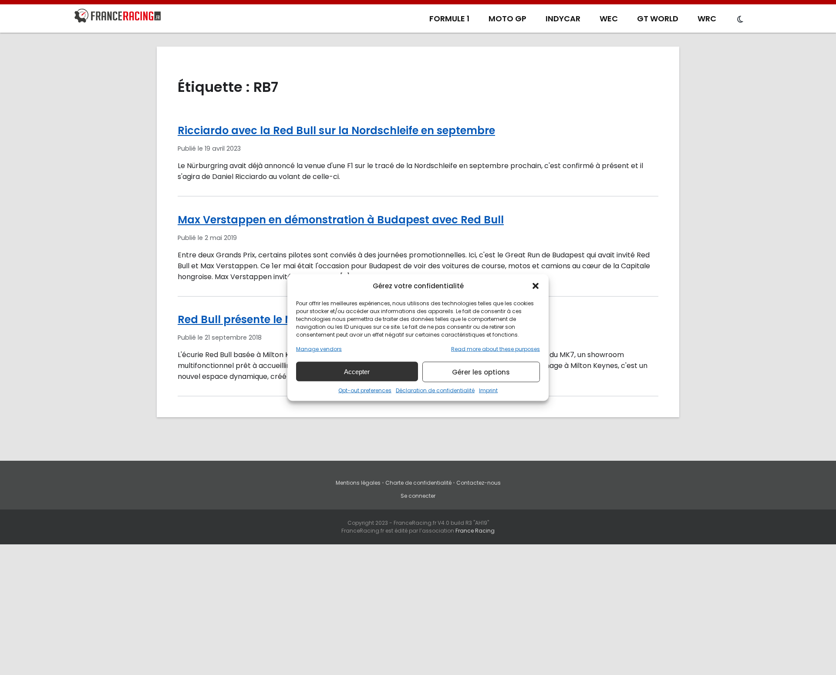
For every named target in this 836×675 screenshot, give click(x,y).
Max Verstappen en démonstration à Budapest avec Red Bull (341, 220)
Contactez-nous (478, 482)
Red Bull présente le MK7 (242, 319)
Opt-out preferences (364, 390)
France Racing (475, 530)
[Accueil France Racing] (117, 17)
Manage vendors (319, 349)
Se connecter (418, 496)
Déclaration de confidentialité (435, 390)
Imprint (488, 390)
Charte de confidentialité (418, 482)
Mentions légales (358, 482)
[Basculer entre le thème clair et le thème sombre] (740, 20)
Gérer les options (481, 371)
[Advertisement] (418, 610)
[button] (535, 285)
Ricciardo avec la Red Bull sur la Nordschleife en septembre (336, 130)
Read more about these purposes (495, 349)
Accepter (357, 371)
